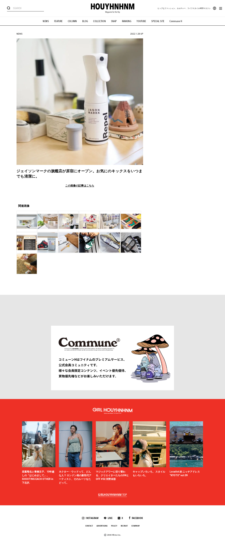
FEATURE (58, 21)
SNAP (114, 21)
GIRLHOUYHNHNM (112, 495)
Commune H (175, 21)
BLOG (85, 21)
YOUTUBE (141, 21)
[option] (38, 453)
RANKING (126, 21)
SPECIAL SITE (157, 21)
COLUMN (72, 21)
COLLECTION (99, 21)
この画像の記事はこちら (79, 185)
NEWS (46, 21)
